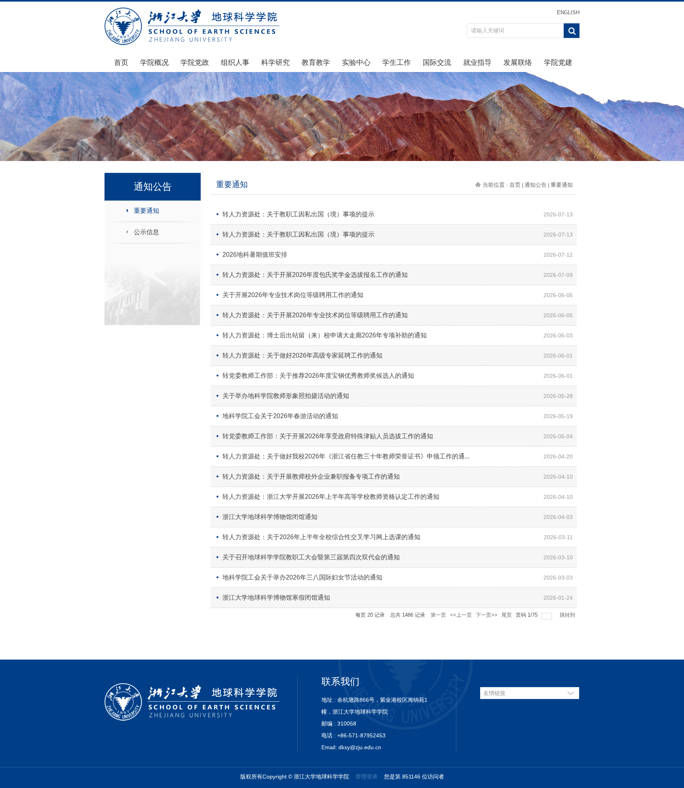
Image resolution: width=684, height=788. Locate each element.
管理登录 (366, 776)
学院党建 (558, 62)
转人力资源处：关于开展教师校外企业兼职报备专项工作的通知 (311, 476)
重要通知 (146, 210)
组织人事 (235, 62)
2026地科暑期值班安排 (254, 254)
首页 (121, 62)
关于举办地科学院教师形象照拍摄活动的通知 (285, 395)
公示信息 (146, 232)
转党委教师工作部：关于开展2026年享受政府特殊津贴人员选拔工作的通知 (327, 436)
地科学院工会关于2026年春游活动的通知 (280, 416)
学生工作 (396, 62)
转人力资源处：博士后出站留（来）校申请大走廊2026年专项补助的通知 (324, 335)
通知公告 (535, 185)
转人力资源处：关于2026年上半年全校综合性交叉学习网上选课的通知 (321, 537)
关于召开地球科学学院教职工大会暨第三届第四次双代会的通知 (311, 557)
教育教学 (316, 62)
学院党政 (194, 62)
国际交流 (437, 62)
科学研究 (275, 62)
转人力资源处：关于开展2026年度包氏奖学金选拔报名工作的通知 (315, 274)
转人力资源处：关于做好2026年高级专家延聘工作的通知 (302, 355)
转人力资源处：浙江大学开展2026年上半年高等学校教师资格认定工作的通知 (330, 496)
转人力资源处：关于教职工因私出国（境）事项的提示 (298, 214)
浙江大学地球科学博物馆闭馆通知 (269, 516)
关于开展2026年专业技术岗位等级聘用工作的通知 (292, 295)
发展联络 (518, 62)
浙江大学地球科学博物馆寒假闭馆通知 (276, 597)
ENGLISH (568, 12)
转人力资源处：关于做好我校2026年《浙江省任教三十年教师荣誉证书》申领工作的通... (345, 456)
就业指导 (477, 62)
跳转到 (568, 615)
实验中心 (356, 62)
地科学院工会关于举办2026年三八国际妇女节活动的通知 (302, 577)
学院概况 (154, 62)
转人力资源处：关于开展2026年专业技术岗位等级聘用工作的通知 (315, 315)
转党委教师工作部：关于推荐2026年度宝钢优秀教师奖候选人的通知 (318, 375)
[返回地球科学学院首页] (192, 26)
